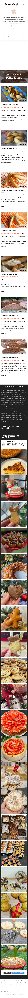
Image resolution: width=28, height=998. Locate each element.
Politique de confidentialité (12, 983)
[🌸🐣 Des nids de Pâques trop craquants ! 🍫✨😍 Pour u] (14, 540)
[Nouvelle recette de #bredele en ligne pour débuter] (14, 670)
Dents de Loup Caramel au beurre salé (13, 191)
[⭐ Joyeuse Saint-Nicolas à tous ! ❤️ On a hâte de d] (14, 618)
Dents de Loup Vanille (9, 148)
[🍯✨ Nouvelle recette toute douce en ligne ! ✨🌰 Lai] (14, 644)
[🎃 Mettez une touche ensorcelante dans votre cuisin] (14, 931)
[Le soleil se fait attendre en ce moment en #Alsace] (14, 749)
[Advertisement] (14, 55)
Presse (2, 985)
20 (23, 151)
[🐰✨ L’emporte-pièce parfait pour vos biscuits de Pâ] (14, 514)
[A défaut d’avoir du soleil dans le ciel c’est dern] (14, 957)
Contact (7, 985)
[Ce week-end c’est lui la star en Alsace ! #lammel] (14, 775)
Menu (23, 4)
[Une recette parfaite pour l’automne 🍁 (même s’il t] (14, 879)
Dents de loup (5, 107)
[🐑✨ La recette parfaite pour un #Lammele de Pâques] (14, 488)
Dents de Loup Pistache (9, 105)
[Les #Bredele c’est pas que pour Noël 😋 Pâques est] (14, 801)
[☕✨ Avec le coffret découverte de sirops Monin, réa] (14, 696)
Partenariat (23, 983)
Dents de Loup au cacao (9, 358)
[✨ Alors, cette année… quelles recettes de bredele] (14, 592)
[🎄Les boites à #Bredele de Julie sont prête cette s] (14, 827)
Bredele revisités (6, 276)
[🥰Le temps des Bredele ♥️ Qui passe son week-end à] (14, 853)
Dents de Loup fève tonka (10, 274)
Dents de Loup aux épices (10, 316)
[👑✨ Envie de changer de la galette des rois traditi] (14, 566)
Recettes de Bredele (15, 107)
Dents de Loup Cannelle (9, 231)
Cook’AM (16, 981)
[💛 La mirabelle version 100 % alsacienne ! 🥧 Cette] (14, 462)
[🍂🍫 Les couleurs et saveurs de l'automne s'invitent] (14, 905)
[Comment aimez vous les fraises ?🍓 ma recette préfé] (14, 723)
